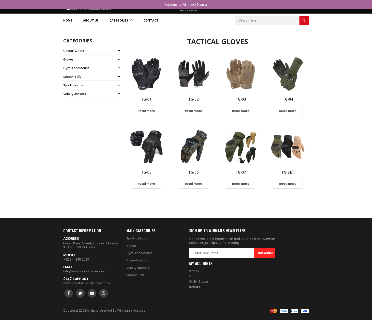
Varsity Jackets (74, 94)
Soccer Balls (72, 77)
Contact (150, 20)
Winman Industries (131, 310)
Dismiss (202, 4)
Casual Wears (73, 51)
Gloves (68, 59)
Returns (195, 286)
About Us (91, 20)
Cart (192, 276)
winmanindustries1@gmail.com (86, 283)
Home (67, 20)
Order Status (198, 281)
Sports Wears (73, 85)
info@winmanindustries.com (84, 271)
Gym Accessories (76, 68)
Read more (146, 111)
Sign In (194, 271)
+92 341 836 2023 (76, 259)
